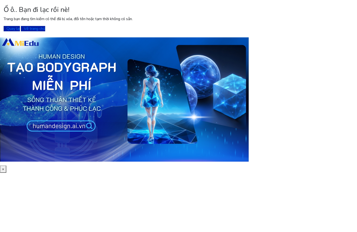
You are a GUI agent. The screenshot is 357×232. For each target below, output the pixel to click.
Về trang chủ (34, 28)
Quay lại (13, 28)
